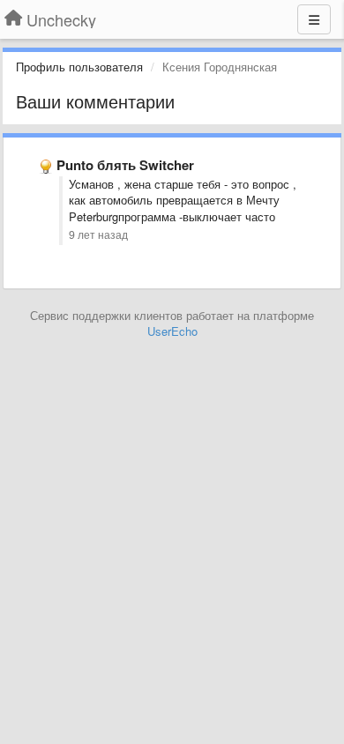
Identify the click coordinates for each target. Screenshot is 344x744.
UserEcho (172, 331)
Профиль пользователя (79, 66)
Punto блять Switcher (125, 165)
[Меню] (314, 19)
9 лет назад (98, 234)
